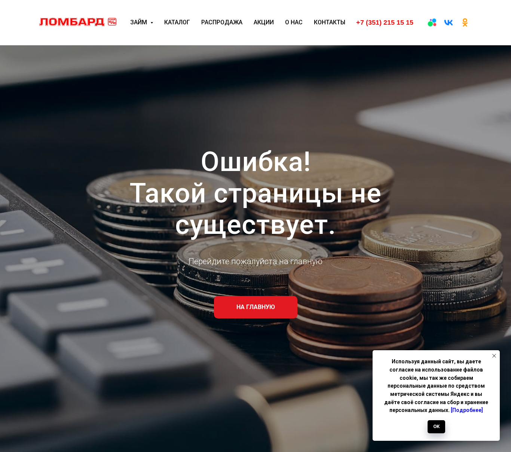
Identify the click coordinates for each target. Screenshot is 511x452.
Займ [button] (139, 22)
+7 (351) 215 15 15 (384, 22)
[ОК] (465, 22)
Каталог (177, 22)
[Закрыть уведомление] (494, 356)
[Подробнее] (467, 410)
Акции (264, 22)
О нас (294, 22)
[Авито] (432, 22)
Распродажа (221, 22)
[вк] (448, 22)
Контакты (329, 22)
